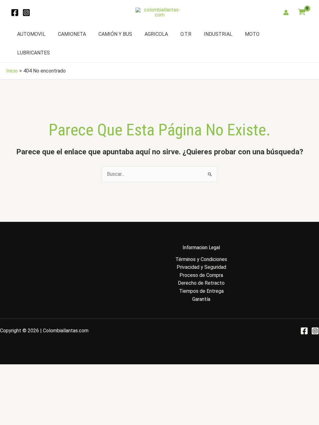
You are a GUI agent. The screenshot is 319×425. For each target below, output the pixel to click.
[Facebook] (15, 12)
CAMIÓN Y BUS (115, 34)
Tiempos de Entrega (201, 291)
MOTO (252, 34)
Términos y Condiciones (201, 259)
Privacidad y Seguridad (201, 267)
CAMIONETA (72, 34)
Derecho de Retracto (201, 283)
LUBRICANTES (33, 53)
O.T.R (185, 34)
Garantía (201, 299)
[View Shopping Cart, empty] (301, 12)
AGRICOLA (156, 34)
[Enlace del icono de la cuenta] (286, 12)
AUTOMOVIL (31, 34)
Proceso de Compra (201, 275)
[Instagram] (26, 12)
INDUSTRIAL (218, 34)
